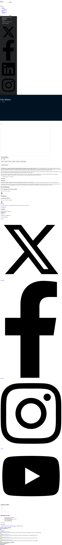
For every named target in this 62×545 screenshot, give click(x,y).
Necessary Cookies (4, 531)
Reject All (5, 527)
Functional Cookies (4, 534)
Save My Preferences (7, 542)
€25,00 (6, 161)
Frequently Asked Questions (5, 511)
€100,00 (13, 161)
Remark (8, 534)
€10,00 (2, 161)
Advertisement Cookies (4, 539)
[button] (31, 207)
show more (2, 530)
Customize (1, 527)
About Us (2, 506)
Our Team (2, 508)
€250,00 (17, 161)
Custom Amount (23, 161)
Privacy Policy (3, 510)
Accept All (9, 527)
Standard (8, 531)
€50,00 (10, 161)
